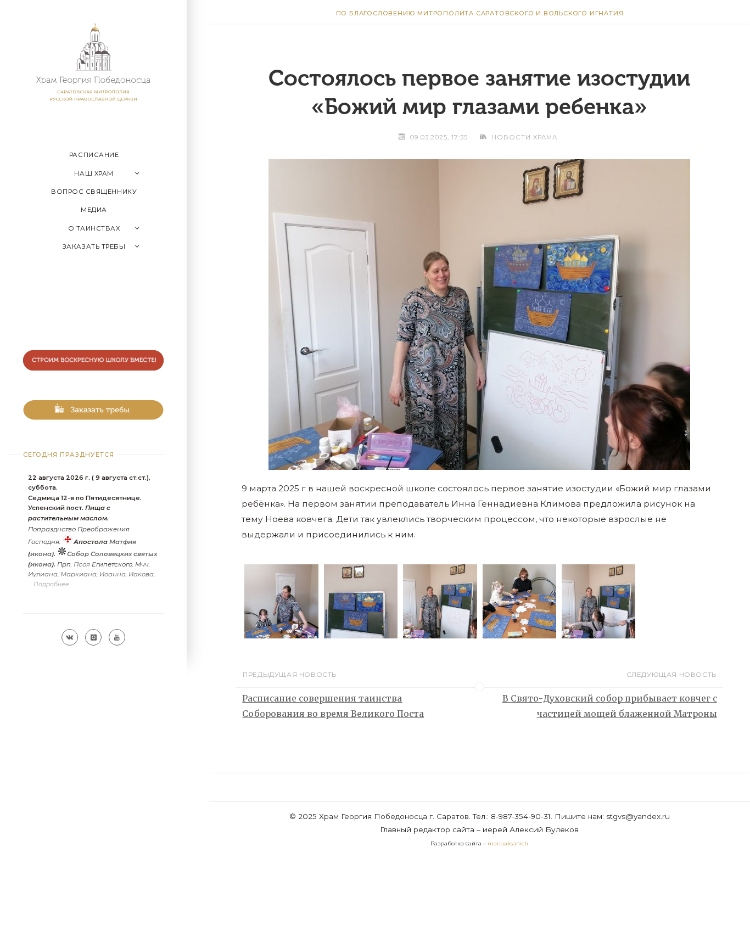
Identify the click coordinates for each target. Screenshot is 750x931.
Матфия (122, 542)
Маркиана (78, 574)
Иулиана (43, 574)
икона (41, 554)
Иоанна (112, 574)
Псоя (82, 564)
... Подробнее (49, 584)
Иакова (141, 574)
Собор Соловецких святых (112, 554)
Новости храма (524, 137)
